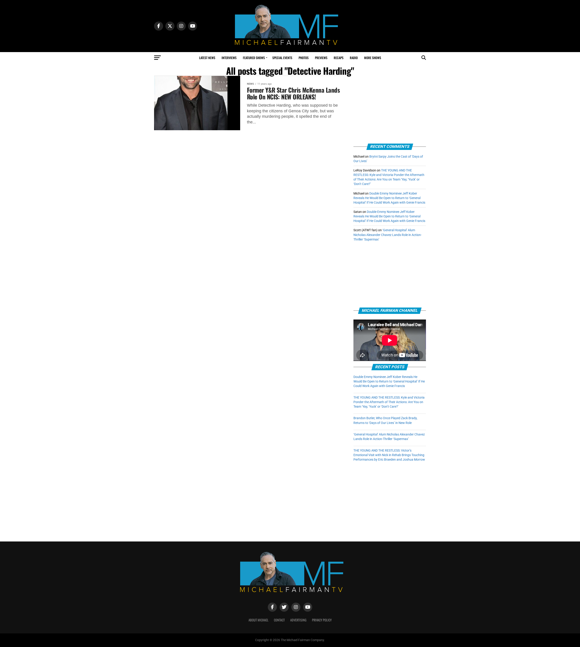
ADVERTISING (298, 620)
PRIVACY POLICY (322, 620)
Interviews (229, 57)
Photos (304, 57)
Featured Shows (254, 57)
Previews (321, 57)
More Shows (372, 57)
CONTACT (279, 620)
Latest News (207, 57)
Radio (354, 57)
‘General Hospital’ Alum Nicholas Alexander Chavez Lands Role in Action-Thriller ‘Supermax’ (387, 234)
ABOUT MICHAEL (258, 620)
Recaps (338, 57)
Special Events (282, 57)
